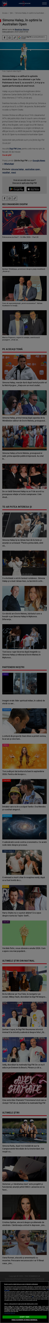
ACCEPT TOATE (24, 1317)
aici (32, 1296)
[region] (24, 1302)
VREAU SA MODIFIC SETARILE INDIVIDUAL (24, 1320)
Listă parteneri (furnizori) (9, 1313)
